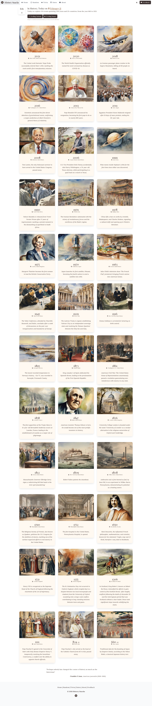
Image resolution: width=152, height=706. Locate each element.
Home (59, 687)
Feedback (91, 687)
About (84, 687)
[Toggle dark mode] (137, 2)
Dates (78, 687)
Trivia (73, 687)
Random (66, 687)
